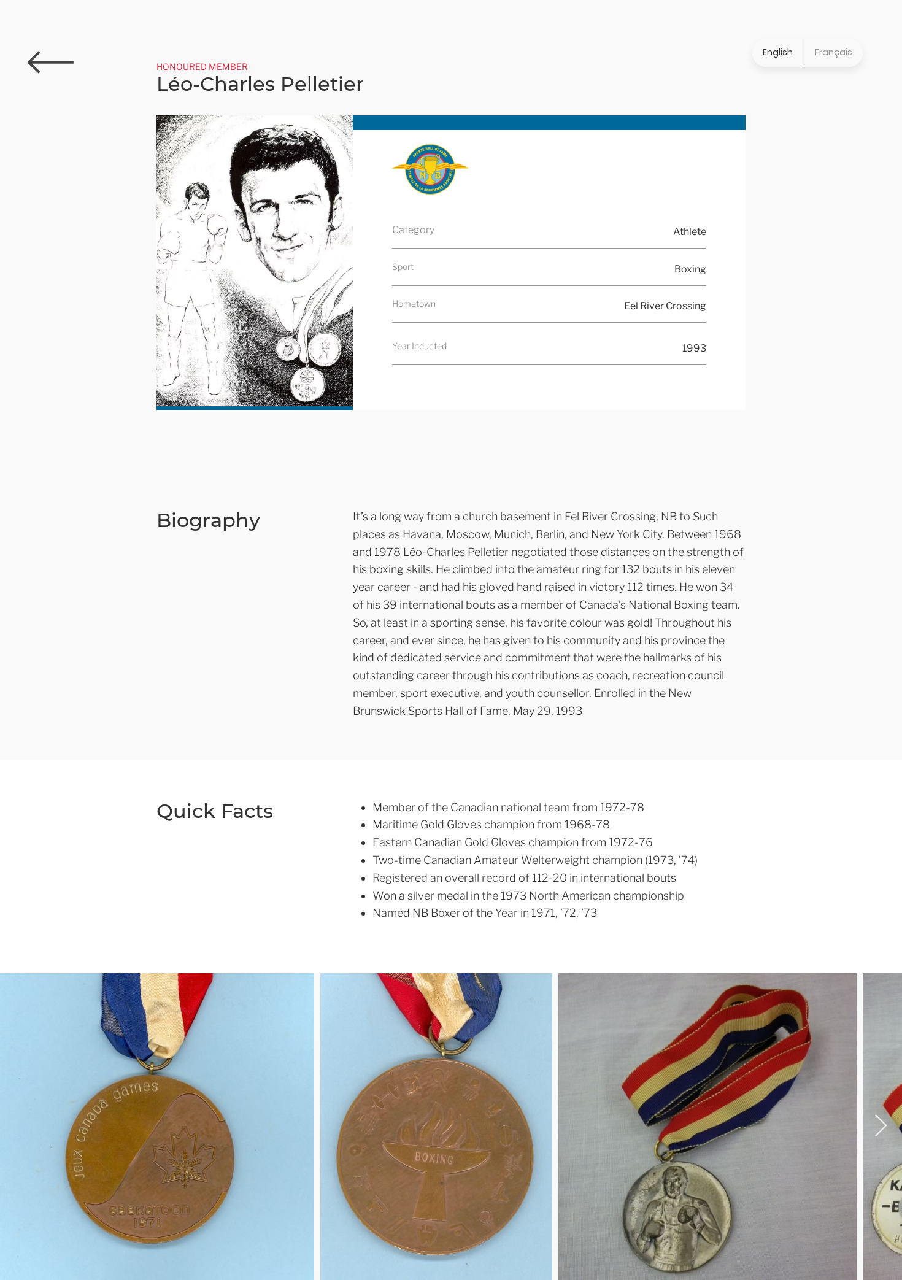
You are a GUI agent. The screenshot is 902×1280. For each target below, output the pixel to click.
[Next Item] (881, 1126)
